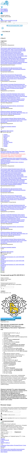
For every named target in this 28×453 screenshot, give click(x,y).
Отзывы (5, 146)
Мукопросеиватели (17, 85)
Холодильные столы (6, 57)
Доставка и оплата (5, 152)
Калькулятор (6, 135)
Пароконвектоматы (11, 97)
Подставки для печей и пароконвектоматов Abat (14, 120)
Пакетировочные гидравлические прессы (11, 119)
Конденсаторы (18, 74)
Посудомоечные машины (14, 99)
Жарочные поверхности (6, 95)
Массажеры (13, 112)
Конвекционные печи (19, 84)
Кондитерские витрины (11, 55)
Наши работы (10, 445)
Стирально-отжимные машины (8, 126)
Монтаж (5, 137)
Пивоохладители (8, 62)
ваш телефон (4, 414)
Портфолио (6, 141)
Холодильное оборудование (13, 158)
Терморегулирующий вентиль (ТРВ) (10, 76)
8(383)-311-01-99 (13, 20)
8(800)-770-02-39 (5, 20)
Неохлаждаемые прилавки (11, 61)
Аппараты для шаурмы (6, 93)
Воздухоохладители (10, 74)
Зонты (23, 118)
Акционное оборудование (7, 130)
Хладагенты (16, 77)
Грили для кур (21, 93)
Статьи (24, 445)
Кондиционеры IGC (5, 67)
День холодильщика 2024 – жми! (15, 25)
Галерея (5, 144)
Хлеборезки (3, 89)
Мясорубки (19, 112)
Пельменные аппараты (16, 111)
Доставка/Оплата (18, 445)
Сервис (13, 151)
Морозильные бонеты (14, 58)
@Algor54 (3, 38)
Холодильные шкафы (16, 57)
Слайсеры (10, 114)
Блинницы (14, 93)
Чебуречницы (4, 101)
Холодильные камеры (6, 48)
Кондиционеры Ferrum (16, 67)
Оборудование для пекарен (7, 84)
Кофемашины (11, 96)
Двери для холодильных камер (18, 49)
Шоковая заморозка (18, 62)
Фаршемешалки (16, 114)
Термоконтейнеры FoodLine (15, 63)
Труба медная (9, 77)
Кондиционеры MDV (6, 70)
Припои (3, 74)
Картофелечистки (17, 95)
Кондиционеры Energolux (19, 69)
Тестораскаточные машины (16, 88)
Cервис (5, 138)
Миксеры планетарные (6, 85)
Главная (5, 134)
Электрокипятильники (13, 101)
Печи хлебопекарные (9, 86)
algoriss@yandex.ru (5, 15)
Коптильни (3, 112)
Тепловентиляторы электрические (15, 105)
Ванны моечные (18, 118)
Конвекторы (4, 105)
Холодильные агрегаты (10, 54)
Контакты (5, 143)
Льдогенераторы (5, 58)
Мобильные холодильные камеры (13, 52)
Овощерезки (4, 97)
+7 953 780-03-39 (6, 31)
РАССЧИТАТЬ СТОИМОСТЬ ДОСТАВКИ (11, 318)
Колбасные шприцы (5, 111)
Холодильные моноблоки (7, 53)
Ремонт (5, 139)
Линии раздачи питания (21, 96)
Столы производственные (7, 118)
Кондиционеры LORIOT (7, 69)
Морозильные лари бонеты (9, 59)
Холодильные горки (22, 55)
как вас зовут (4, 411)
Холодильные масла (12, 78)
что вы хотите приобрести (7, 418)
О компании (4, 445)
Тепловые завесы (5, 107)
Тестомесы (7, 88)
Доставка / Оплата (7, 142)
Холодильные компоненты (11, 450)
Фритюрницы (20, 100)
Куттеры (8, 112)
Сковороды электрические (10, 100)
